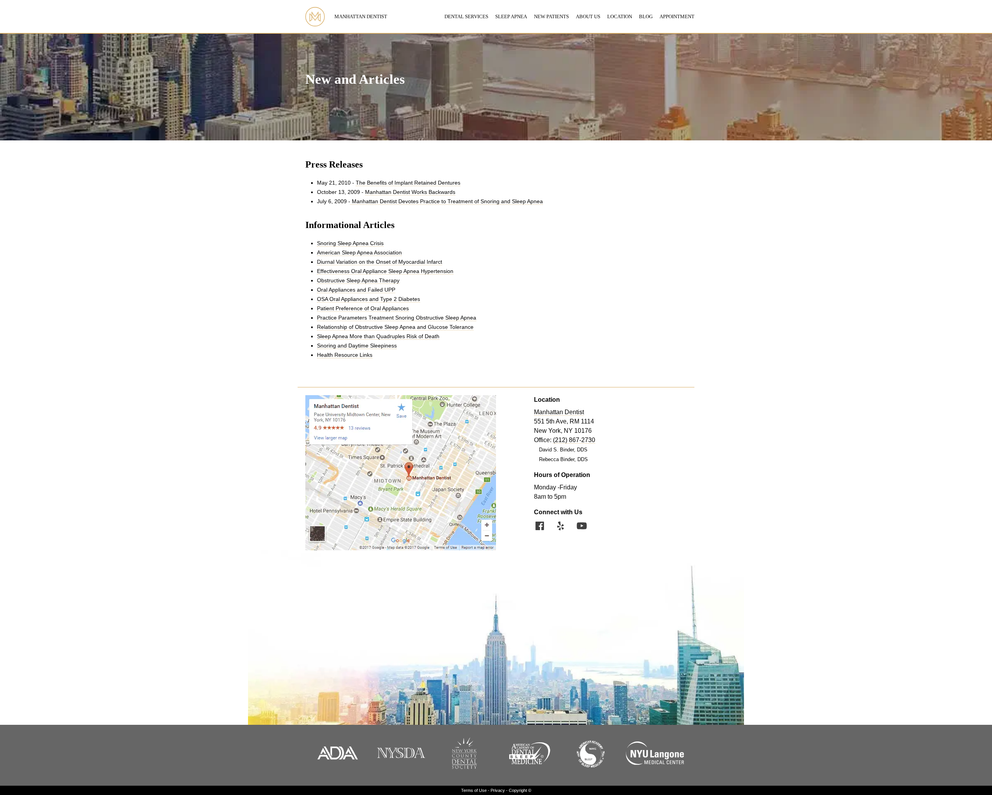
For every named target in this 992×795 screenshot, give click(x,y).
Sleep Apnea (511, 16)
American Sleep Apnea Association (359, 253)
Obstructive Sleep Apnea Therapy (358, 280)
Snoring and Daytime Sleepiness (357, 346)
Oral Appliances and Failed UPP (356, 290)
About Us (588, 16)
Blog (646, 16)
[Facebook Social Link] (540, 527)
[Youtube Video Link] (581, 527)
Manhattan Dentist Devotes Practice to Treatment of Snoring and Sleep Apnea (446, 201)
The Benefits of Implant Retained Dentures (408, 183)
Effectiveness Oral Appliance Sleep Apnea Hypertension (385, 271)
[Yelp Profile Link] (561, 527)
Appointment (677, 16)
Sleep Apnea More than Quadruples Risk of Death (378, 336)
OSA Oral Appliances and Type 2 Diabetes (368, 299)
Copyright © (520, 790)
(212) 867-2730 (574, 440)
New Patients (551, 16)
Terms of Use (474, 790)
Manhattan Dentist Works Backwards (410, 192)
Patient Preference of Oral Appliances (363, 308)
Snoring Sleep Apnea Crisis (350, 243)
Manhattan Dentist (360, 16)
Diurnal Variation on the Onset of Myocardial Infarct (379, 262)
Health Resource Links (344, 355)
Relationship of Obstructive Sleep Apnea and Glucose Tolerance (395, 327)
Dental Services (466, 16)
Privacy (498, 790)
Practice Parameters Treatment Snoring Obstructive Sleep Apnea (396, 318)
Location (619, 16)
